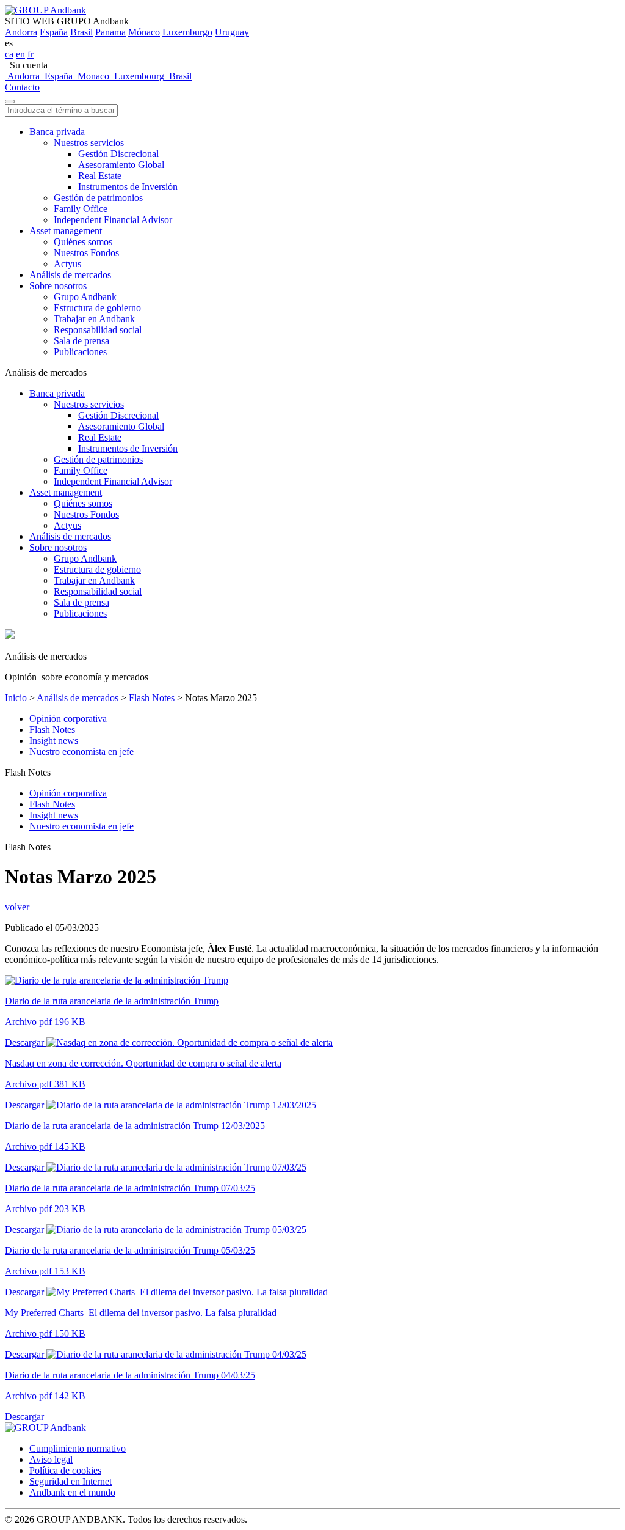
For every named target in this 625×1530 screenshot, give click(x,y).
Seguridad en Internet (70, 1481)
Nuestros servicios (89, 143)
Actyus (67, 264)
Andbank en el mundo (72, 1492)
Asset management (65, 231)
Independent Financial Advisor (113, 220)
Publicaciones (80, 352)
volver (17, 907)
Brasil (81, 32)
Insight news (53, 740)
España (54, 32)
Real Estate (99, 176)
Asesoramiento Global (121, 165)
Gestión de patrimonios (98, 198)
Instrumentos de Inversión (128, 187)
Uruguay (232, 32)
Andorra (21, 32)
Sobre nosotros (58, 286)
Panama (110, 32)
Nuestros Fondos (86, 253)
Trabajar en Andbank (94, 319)
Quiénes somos (83, 242)
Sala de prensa (81, 341)
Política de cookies (65, 1470)
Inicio (16, 698)
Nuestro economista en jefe (81, 751)
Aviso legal (51, 1459)
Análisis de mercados (70, 275)
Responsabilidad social (98, 330)
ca (9, 54)
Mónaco (144, 32)
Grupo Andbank (85, 297)
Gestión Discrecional (118, 154)
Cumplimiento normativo (77, 1448)
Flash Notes (152, 698)
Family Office (80, 209)
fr (30, 54)
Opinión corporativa (68, 718)
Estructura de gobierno (97, 308)
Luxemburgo (187, 32)
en (20, 54)
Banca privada (57, 132)
